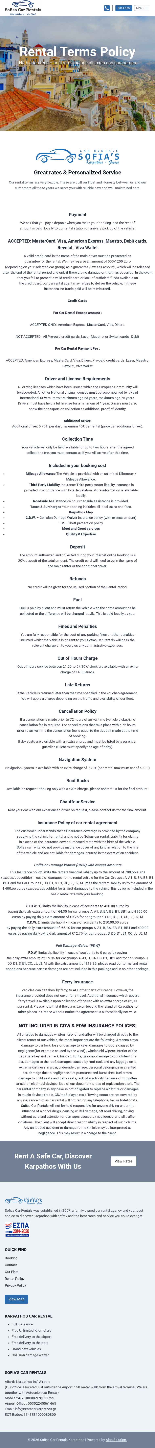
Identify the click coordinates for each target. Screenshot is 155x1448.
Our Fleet (12, 1272)
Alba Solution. (116, 1440)
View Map (16, 1299)
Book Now (123, 7)
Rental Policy (14, 1279)
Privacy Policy (15, 1285)
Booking (11, 1258)
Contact (11, 1265)
